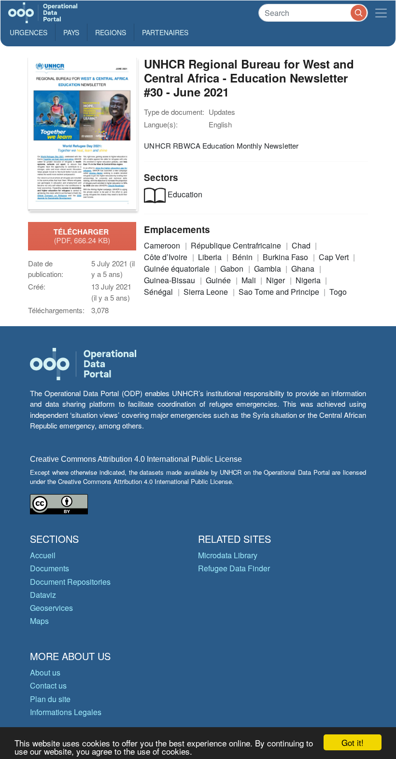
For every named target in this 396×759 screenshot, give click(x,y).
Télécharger (82, 236)
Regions (110, 32)
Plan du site (50, 698)
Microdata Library (227, 555)
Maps (39, 620)
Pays (71, 32)
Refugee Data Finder (234, 568)
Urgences (28, 32)
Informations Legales (65, 712)
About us (45, 672)
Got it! (352, 742)
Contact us (48, 685)
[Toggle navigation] (381, 13)
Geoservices (51, 607)
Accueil (43, 555)
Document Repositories (70, 581)
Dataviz (43, 594)
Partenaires (165, 32)
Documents (49, 568)
